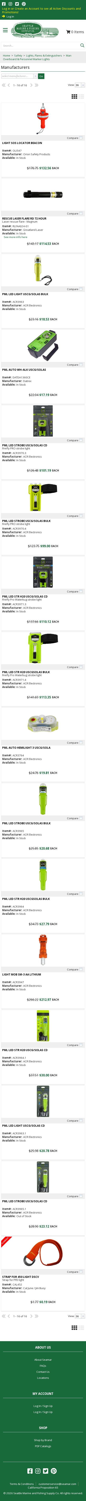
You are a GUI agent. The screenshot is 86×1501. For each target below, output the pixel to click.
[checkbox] (80, 137)
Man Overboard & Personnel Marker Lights (37, 57)
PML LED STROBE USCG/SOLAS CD (24, 445)
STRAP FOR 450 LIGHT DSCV (20, 1277)
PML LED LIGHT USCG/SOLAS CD (23, 1125)
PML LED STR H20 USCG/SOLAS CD (25, 596)
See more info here (15, 237)
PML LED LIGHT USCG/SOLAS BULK (25, 294)
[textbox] (38, 46)
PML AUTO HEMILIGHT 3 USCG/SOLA (26, 747)
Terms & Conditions (22, 1484)
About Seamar (43, 1359)
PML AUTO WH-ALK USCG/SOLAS (24, 370)
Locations (43, 1378)
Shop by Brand (43, 1440)
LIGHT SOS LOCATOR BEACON (22, 143)
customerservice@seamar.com (57, 1484)
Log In (10, 16)
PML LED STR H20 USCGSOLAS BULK (26, 672)
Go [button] (41, 76)
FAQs (43, 1366)
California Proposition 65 (43, 1487)
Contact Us (43, 1372)
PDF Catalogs (43, 1446)
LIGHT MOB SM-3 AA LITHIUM (21, 974)
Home (6, 55)
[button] (82, 45)
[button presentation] (35, 76)
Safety (18, 55)
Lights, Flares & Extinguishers (44, 55)
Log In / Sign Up (43, 1406)
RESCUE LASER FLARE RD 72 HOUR (24, 218)
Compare (72, 138)
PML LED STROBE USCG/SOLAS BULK (26, 521)
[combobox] (40, 46)
